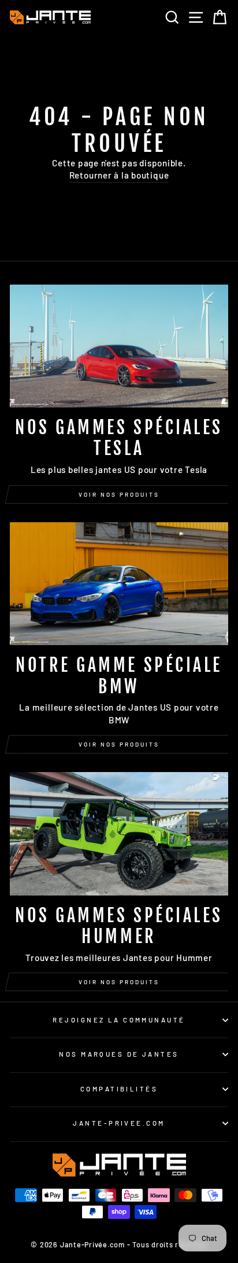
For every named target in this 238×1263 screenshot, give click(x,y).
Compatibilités (119, 1089)
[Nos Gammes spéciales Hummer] (119, 834)
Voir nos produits (119, 494)
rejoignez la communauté (119, 1020)
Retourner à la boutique (119, 175)
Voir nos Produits (119, 744)
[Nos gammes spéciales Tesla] (119, 346)
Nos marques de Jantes (118, 1054)
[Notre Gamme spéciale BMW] (119, 584)
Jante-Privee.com (119, 1123)
